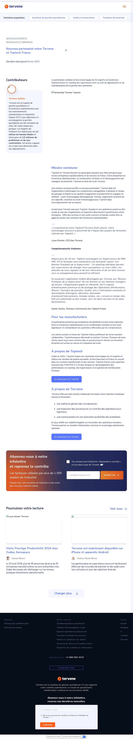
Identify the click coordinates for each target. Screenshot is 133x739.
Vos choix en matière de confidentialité (71, 736)
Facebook (125, 628)
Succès (124, 624)
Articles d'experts (16, 38)
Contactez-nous (66, 668)
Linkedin (124, 636)
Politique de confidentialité (16, 624)
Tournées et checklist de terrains (71, 636)
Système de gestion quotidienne (48, 17)
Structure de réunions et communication (74, 644)
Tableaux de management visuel (71, 628)
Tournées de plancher (114, 17)
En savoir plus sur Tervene (66, 436)
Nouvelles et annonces (19, 42)
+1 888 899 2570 (75, 657)
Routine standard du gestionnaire (72, 632)
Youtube (124, 640)
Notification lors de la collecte (54, 736)
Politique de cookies (13, 628)
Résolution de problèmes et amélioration (74, 648)
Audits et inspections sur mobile (71, 640)
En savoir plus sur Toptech (66, 379)
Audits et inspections (84, 17)
